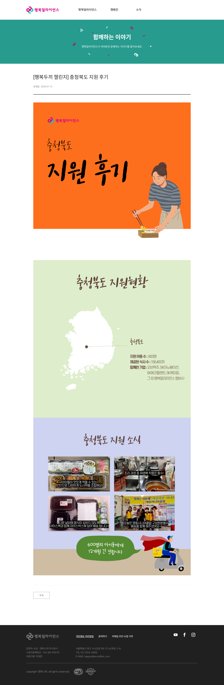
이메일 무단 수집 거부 (122, 636)
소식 (138, 9)
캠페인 (114, 9)
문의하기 (103, 636)
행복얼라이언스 (87, 9)
